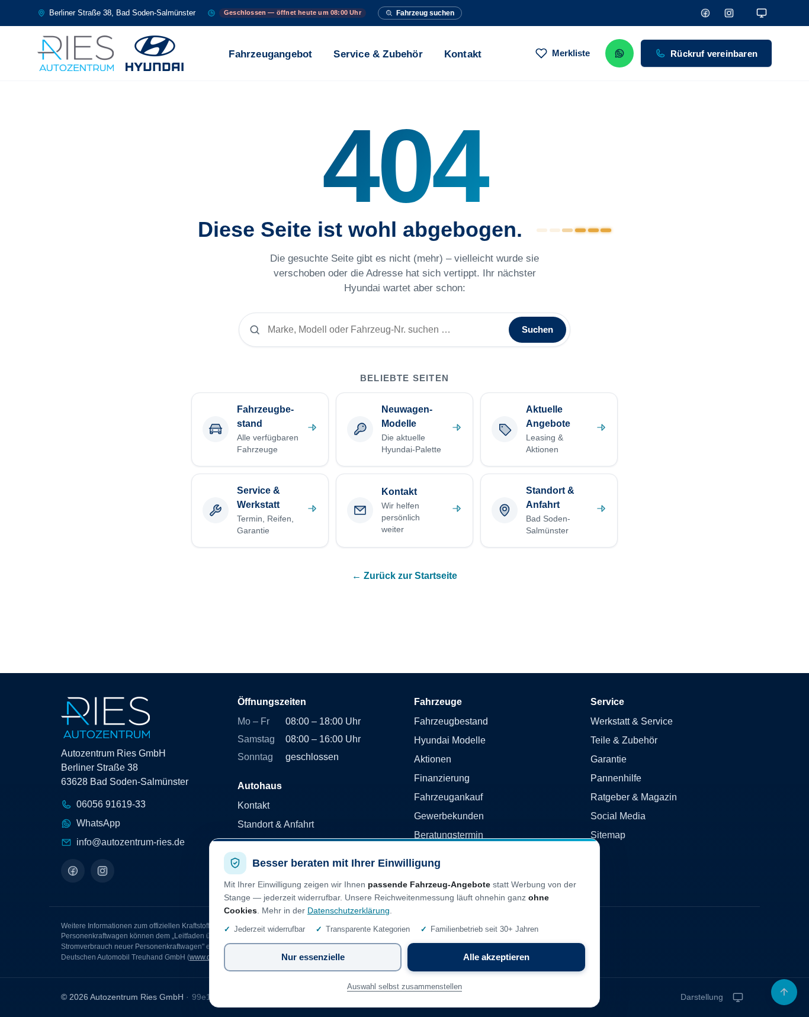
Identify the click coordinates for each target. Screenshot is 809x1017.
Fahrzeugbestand (451, 721)
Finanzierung (442, 778)
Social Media (618, 816)
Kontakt (462, 54)
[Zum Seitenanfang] (784, 992)
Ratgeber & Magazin (633, 797)
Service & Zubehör (377, 54)
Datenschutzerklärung (348, 910)
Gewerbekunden (449, 816)
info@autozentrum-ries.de (130, 842)
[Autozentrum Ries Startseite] (110, 53)
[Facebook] (705, 13)
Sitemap (607, 835)
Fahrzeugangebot (270, 54)
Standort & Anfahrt (275, 824)
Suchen (537, 329)
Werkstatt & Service (631, 721)
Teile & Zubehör (623, 740)
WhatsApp (98, 823)
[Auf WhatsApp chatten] (619, 53)
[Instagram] (729, 13)
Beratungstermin (448, 835)
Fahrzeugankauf (448, 797)
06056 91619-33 (111, 804)
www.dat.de (208, 957)
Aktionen (432, 759)
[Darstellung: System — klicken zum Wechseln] (762, 13)
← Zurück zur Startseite (404, 576)
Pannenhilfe (615, 778)
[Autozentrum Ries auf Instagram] (102, 871)
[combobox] (384, 330)
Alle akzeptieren (496, 957)
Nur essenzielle (313, 957)
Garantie (608, 759)
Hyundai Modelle (450, 740)
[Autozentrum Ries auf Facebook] (73, 871)
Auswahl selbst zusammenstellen (404, 986)
